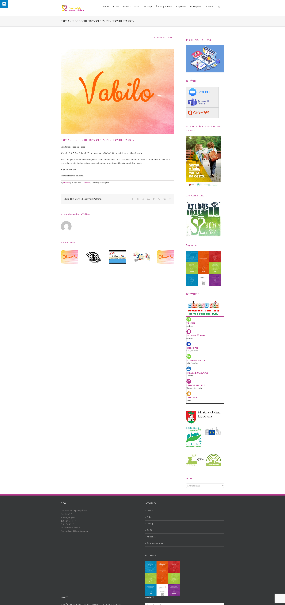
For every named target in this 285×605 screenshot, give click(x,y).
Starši (149, 530)
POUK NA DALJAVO (199, 40)
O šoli (149, 517)
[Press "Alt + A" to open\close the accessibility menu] (4, 4)
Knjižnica (151, 537)
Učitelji (150, 523)
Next (169, 37)
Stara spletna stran (155, 543)
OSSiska (66, 183)
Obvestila (86, 183)
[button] (219, 6)
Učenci (150, 510)
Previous (161, 37)
